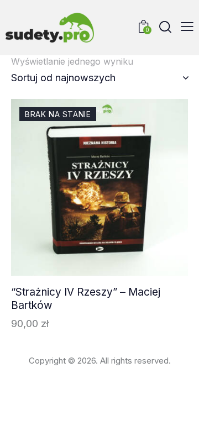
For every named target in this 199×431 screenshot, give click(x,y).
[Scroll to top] (180, 412)
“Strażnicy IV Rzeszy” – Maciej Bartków (85, 299)
